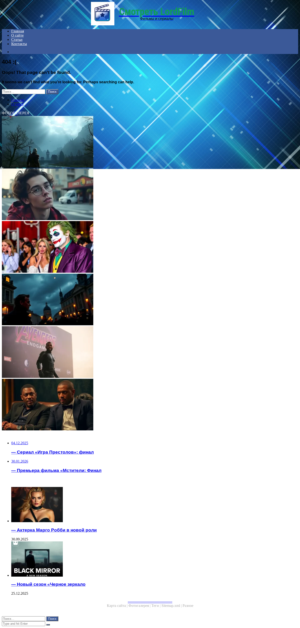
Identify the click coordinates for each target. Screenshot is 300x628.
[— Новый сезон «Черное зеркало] (147, 559)
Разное (188, 606)
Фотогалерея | (139, 606)
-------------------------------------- (150, 601)
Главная (17, 31)
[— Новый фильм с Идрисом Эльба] (142, 405)
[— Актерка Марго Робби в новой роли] (147, 505)
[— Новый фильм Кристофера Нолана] (142, 300)
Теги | (156, 606)
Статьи (16, 40)
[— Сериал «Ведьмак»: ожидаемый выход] (142, 142)
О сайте (17, 35)
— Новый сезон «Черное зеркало (48, 584)
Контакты (19, 44)
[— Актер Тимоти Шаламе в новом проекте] (142, 194)
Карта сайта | (117, 606)
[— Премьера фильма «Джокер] (142, 247)
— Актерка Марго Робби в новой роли (54, 530)
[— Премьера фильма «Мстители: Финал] (142, 352)
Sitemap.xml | (172, 606)
